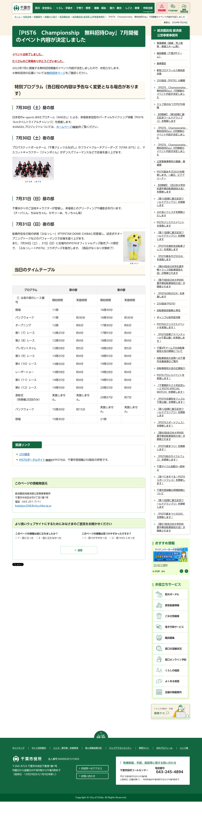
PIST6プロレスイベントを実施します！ (170, 377)
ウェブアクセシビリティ (120, 748)
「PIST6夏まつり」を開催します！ (171, 448)
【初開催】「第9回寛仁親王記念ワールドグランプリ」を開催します (170, 117)
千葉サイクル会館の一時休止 (171, 468)
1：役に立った (26, 538)
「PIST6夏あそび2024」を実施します (170, 258)
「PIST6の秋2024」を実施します (170, 295)
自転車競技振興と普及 (168, 310)
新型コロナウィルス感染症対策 (171, 72)
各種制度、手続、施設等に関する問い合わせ (149, 762)
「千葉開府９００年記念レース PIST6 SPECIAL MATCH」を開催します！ (171, 388)
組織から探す (51, 17)
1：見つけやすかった (95, 538)
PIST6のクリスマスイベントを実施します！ (170, 326)
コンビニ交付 (160, 565)
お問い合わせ (88, 776)
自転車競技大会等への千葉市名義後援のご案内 (171, 360)
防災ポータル (172, 594)
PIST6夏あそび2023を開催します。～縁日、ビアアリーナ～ (171, 175)
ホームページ (67, 127)
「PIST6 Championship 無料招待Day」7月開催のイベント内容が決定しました (172, 92)
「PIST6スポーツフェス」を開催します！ (171, 424)
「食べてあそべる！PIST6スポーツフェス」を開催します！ (171, 480)
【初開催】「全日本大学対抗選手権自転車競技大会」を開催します (171, 188)
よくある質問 (172, 681)
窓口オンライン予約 (175, 659)
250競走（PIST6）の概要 (171, 80)
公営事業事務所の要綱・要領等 (171, 163)
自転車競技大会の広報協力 (171, 368)
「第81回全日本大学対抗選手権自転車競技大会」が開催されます (171, 527)
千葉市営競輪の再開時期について (171, 492)
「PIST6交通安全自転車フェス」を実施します (171, 247)
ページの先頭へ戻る (101, 736)
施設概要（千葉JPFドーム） (169, 55)
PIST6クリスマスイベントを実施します (170, 224)
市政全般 (27, 17)
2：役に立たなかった (50, 538)
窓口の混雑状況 (173, 649)
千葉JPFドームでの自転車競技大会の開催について (170, 349)
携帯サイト (144, 748)
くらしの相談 (172, 670)
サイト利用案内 (39, 748)
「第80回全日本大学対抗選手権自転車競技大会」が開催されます (171, 436)
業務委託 (161, 63)
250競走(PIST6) (166, 303)
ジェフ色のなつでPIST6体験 (171, 106)
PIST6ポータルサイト (35, 459)
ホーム (17, 17)
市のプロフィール (164, 748)
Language (173, 10)
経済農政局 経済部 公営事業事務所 (88, 17)
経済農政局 (65, 17)
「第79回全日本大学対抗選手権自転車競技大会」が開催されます (171, 283)
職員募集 (169, 638)
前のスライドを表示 (181, 571)
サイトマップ (18, 748)
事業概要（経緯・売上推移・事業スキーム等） (170, 45)
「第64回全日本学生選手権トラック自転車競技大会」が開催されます (170, 269)
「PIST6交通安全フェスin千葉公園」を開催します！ (171, 400)
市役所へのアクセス (91, 768)
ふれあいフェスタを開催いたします (171, 214)
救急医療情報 (172, 605)
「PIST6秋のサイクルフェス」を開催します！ (171, 458)
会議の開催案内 (173, 692)
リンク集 (184, 748)
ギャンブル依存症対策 (168, 317)
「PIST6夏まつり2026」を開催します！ (170, 515)
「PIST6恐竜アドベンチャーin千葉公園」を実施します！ (171, 337)
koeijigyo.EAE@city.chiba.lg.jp (33, 506)
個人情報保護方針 (93, 748)
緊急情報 (162, 10)
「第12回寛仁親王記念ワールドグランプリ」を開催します (171, 412)
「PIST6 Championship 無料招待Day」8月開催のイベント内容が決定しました (172, 133)
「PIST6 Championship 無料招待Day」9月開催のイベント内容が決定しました (172, 150)
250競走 (24, 454)
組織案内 (38, 17)
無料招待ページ (56, 73)
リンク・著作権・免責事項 (65, 748)
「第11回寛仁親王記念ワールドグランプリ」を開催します (171, 235)
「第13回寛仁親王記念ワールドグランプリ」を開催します (171, 503)
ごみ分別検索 (172, 616)
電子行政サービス (174, 627)
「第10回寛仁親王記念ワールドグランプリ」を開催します (171, 202)
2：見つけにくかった (123, 538)
